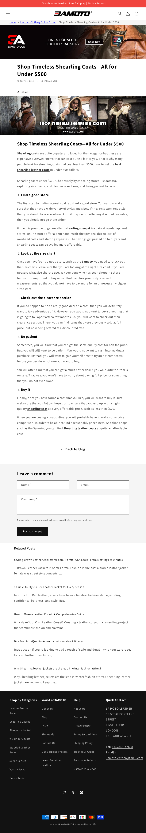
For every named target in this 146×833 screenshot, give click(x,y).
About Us (79, 708)
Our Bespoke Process (54, 751)
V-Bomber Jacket (20, 738)
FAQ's (45, 726)
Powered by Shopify (86, 824)
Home (13, 22)
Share (25, 92)
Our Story (47, 708)
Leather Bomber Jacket (19, 711)
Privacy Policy (82, 726)
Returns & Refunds (85, 760)
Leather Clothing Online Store (38, 22)
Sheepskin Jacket (20, 730)
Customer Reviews (85, 769)
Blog (44, 717)
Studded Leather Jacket (20, 750)
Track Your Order (84, 751)
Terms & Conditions (86, 734)
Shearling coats (28, 153)
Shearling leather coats (79, 428)
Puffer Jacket (18, 778)
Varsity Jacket (18, 769)
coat (63, 278)
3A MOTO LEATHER (67, 824)
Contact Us (48, 743)
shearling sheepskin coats (83, 228)
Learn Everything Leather (52, 763)
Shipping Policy (83, 743)
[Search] (120, 13)
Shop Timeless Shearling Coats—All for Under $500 (89, 22)
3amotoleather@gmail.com (124, 758)
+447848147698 (122, 747)
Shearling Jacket (20, 721)
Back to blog (75, 449)
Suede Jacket (18, 761)
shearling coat (37, 409)
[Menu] (8, 13)
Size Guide (48, 734)
